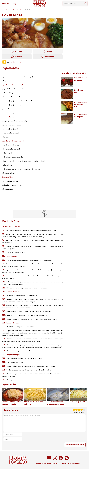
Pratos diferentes (17, 10)
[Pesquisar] (85, 3)
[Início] (39, 3)
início (3, 10)
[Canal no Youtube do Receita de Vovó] (49, 460)
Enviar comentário (75, 444)
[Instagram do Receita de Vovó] (55, 460)
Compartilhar (49, 57)
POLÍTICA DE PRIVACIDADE (70, 463)
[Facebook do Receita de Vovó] (61, 460)
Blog (14, 3)
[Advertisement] (44, 214)
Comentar (18, 57)
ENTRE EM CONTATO (51, 463)
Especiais (8, 10)
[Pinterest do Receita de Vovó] (67, 460)
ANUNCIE (39, 463)
